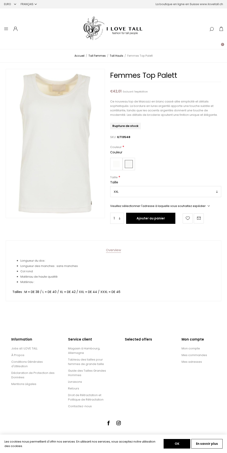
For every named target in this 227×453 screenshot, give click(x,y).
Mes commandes (194, 355)
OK (177, 443)
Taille (114, 177)
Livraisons (75, 382)
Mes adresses (192, 362)
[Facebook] (108, 423)
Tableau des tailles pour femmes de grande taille (86, 361)
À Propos (17, 355)
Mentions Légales (23, 384)
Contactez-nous (80, 406)
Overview (113, 250)
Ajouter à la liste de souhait (188, 218)
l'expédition (141, 91)
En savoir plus (207, 443)
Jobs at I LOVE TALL (24, 348)
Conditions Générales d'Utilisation (27, 364)
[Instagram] (118, 423)
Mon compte (191, 348)
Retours (73, 388)
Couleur (116, 147)
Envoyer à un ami (199, 218)
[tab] (113, 250)
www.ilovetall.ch (211, 4)
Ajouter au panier (151, 218)
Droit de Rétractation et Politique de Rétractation (86, 397)
